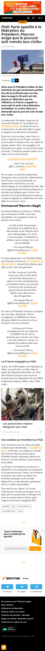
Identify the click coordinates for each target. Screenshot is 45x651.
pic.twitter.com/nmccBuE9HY (23, 159)
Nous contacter (7, 605)
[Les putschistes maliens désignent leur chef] (22, 404)
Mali (13, 506)
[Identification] (28, 17)
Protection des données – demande (15, 615)
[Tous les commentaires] (3, 647)
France (20, 511)
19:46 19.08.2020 (8, 47)
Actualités (5, 506)
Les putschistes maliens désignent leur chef (18, 425)
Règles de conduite (9, 618)
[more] (40, 431)
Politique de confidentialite (12, 608)
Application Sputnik (25, 618)
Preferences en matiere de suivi (14, 622)
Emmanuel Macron (24, 506)
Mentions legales (24, 601)
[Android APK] (8, 629)
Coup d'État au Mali (8, 511)
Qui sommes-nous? (9, 601)
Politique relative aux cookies (13, 612)
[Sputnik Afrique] (7, 19)
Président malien (10, 126)
